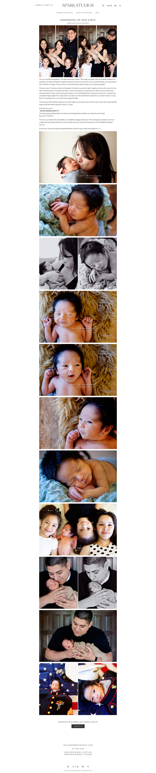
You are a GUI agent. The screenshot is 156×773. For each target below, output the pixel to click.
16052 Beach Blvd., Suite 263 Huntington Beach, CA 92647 (78, 753)
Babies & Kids (71, 23)
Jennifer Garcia (76, 770)
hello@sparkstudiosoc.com (78, 745)
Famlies (78, 23)
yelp (108, 6)
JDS (91, 770)
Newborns (85, 23)
